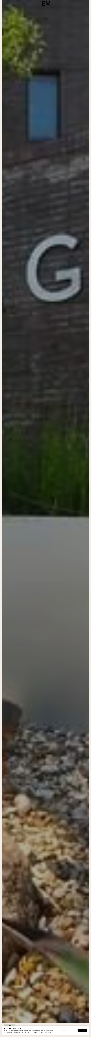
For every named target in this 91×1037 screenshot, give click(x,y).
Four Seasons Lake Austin (69, 8)
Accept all (82, 1030)
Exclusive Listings (28, 8)
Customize (73, 1030)
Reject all (64, 1030)
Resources (57, 8)
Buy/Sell (39, 8)
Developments (47, 8)
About (19, 8)
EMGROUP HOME (10, 8)
